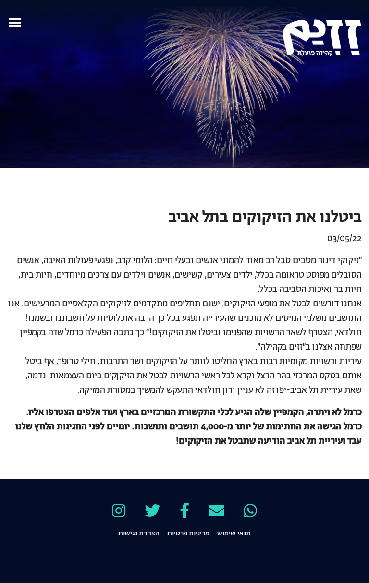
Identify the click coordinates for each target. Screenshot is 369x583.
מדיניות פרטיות (188, 532)
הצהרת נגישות (139, 532)
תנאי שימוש (234, 532)
